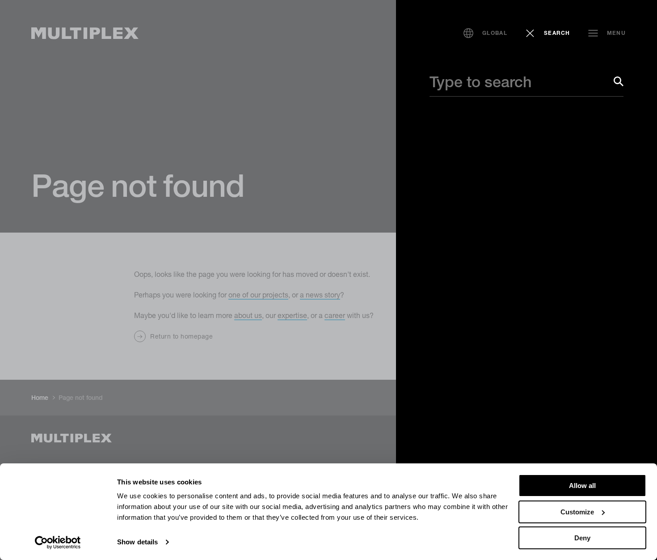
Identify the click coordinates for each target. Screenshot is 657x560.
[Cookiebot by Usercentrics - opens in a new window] (58, 542)
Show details (137, 542)
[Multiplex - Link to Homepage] (85, 33)
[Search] (618, 81)
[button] (485, 33)
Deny (582, 538)
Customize (577, 512)
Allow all (582, 485)
